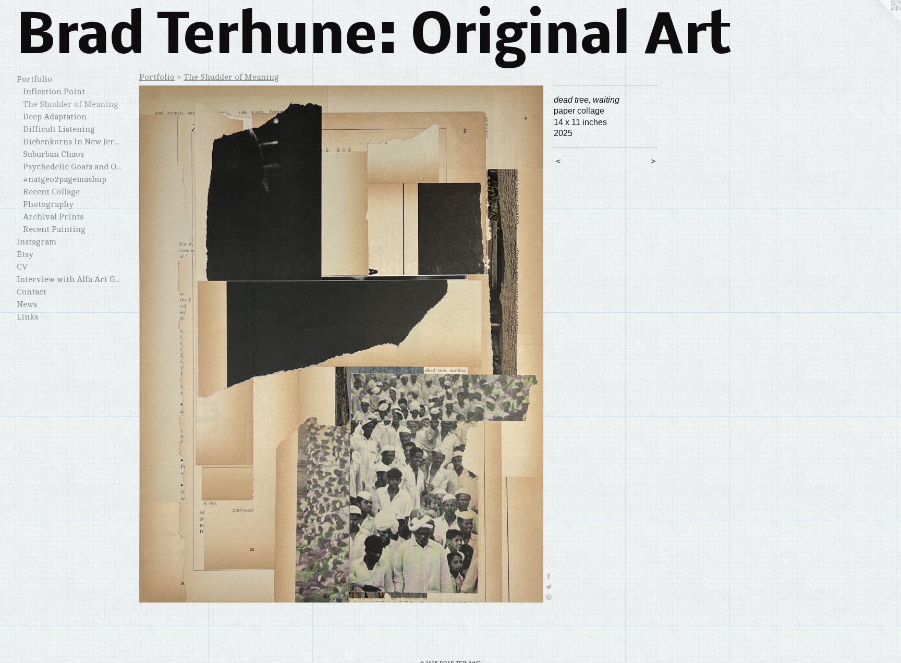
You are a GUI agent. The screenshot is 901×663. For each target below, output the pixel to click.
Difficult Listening (59, 129)
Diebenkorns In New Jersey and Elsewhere (72, 141)
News (27, 304)
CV (22, 267)
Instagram (36, 242)
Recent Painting (54, 229)
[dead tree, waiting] (341, 344)
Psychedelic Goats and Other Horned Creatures (72, 166)
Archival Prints (53, 217)
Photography (48, 204)
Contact (31, 292)
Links (27, 317)
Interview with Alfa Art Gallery (69, 279)
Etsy (25, 254)
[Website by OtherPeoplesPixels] (880, 21)
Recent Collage (51, 192)
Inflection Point (54, 91)
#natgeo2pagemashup (64, 179)
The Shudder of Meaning (70, 104)
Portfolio (34, 79)
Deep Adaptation (55, 116)
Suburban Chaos (53, 154)
